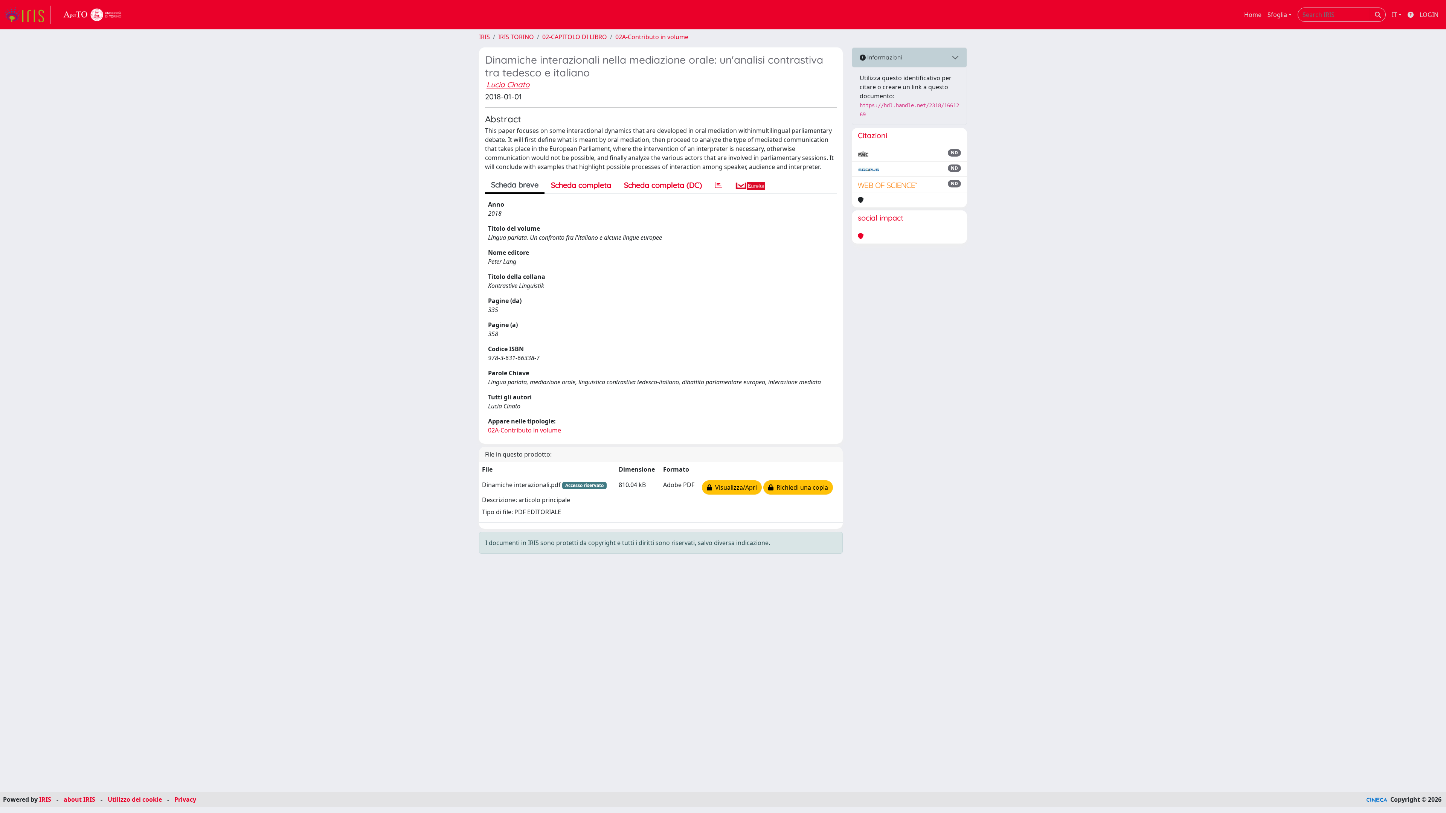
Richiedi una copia (800, 487)
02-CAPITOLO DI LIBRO (574, 37)
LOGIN (1429, 15)
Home (1252, 15)
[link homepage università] (92, 15)
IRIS (484, 37)
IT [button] (1394, 15)
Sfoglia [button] (1277, 15)
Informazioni (884, 57)
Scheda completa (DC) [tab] (663, 185)
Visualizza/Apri (734, 487)
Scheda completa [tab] (581, 185)
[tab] (718, 185)
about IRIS (79, 799)
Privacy (185, 799)
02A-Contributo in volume (651, 37)
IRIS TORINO (516, 37)
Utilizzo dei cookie (135, 799)
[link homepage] (27, 15)
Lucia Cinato (508, 84)
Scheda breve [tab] (514, 184)
